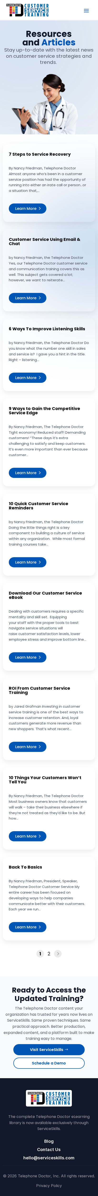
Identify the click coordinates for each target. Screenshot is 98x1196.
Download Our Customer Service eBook (45, 595)
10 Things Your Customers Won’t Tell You (45, 780)
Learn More (25, 208)
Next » (58, 954)
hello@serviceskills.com (48, 1157)
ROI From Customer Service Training (39, 690)
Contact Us (49, 1149)
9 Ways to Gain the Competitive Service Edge (44, 411)
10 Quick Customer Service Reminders (38, 506)
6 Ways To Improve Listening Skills (47, 329)
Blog (49, 1141)
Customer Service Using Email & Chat (44, 241)
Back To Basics (25, 867)
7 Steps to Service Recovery (40, 154)
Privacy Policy (49, 1185)
